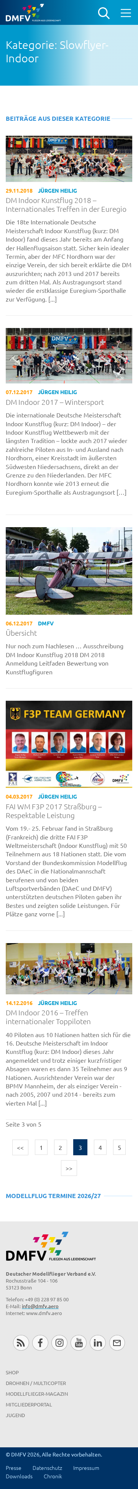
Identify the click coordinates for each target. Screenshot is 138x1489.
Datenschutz (47, 1467)
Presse (13, 1467)
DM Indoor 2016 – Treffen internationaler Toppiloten (48, 1017)
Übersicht (21, 632)
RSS (21, 1343)
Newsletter (117, 1343)
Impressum (86, 1467)
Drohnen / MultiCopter (36, 1383)
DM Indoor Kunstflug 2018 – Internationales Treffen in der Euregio (66, 204)
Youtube (78, 1343)
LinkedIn (97, 1343)
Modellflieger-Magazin (37, 1393)
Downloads (19, 1476)
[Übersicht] (69, 570)
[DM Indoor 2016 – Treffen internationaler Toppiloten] (69, 967)
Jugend (15, 1415)
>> (69, 1168)
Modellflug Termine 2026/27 (53, 1196)
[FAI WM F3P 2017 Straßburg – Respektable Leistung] (69, 743)
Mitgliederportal (29, 1404)
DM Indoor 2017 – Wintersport (55, 402)
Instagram (59, 1343)
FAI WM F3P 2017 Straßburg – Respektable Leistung (54, 811)
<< (20, 1147)
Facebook (40, 1343)
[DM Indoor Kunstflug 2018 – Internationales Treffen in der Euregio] (69, 157)
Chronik (53, 1476)
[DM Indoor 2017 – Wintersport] (69, 355)
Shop (12, 1372)
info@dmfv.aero (40, 1306)
